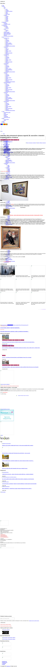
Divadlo (7, 18)
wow (4, 7)
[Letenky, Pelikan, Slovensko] (41, 142)
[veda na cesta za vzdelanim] (5, 384)
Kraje (3, 144)
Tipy (4, 8)
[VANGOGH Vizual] (7, 434)
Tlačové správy (6, 119)
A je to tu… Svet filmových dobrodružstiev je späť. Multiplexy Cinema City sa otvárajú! (16, 357)
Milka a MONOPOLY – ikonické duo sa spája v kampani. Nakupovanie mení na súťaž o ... (17, 488)
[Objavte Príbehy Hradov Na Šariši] (23, 395)
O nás (3, 5)
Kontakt (3, 664)
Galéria (7, 17)
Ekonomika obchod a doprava (8, 36)
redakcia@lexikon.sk (3, 535)
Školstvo (5, 35)
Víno (6, 31)
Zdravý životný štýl (7, 117)
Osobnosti (5, 23)
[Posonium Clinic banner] (7, 420)
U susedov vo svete (7, 24)
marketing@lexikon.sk (3, 536)
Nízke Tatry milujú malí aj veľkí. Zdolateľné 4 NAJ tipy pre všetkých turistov (14, 468)
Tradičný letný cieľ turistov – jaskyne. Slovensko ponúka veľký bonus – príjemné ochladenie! (17, 474)
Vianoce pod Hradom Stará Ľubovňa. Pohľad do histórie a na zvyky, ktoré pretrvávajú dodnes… (18, 342)
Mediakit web (4, 661)
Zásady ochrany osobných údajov (5, 624)
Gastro (5, 29)
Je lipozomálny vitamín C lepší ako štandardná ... (10, 327)
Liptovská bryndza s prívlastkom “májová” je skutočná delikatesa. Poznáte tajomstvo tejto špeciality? (19, 483)
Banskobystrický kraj (7, 82)
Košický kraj (6, 92)
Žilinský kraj (6, 72)
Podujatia (5, 15)
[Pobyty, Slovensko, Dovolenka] (31, 142)
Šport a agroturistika (7, 34)
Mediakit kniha (4, 662)
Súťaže (3, 121)
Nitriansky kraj (6, 63)
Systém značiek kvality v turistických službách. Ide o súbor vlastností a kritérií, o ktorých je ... (18, 460)
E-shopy (3, 122)
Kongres (5, 115)
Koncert (7, 21)
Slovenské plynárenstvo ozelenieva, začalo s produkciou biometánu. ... (14, 331)
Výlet (6, 9)
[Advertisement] (23, 162)
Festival (7, 20)
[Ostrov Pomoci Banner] (7, 383)
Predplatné (4, 663)
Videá (5, 120)
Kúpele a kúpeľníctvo (7, 33)
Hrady (7, 12)
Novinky (3, 6)
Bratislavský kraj (6, 146)
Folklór (7, 19)
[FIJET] (1, 435)
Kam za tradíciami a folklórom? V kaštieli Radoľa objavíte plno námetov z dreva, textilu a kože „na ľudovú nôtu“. (21, 347)
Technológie (6, 116)
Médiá (3, 118)
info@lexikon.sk (2, 534)
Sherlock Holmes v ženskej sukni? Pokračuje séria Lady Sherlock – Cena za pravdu (16, 453)
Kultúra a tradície (6, 32)
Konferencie (6, 114)
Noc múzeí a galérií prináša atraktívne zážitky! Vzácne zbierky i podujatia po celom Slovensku (18, 478)
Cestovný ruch (4, 25)
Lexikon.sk (8, 666)
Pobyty (7, 27)
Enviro (5, 113)
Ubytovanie (6, 26)
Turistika (7, 10)
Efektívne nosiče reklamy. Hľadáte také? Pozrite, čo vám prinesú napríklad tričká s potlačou (17, 445)
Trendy (3, 111)
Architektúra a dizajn (7, 112)
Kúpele (7, 60)
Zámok (7, 13)
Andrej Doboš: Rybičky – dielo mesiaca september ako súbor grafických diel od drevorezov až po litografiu (20, 367)
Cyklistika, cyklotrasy (9, 11)
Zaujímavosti (4, 22)
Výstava (7, 16)
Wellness (7, 28)
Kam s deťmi (8, 14)
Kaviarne (7, 30)
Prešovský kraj (6, 101)
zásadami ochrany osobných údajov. (34, 620)
